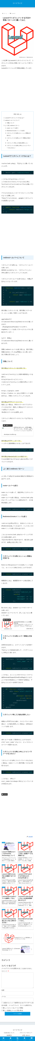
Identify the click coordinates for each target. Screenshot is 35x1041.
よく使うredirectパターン (12, 125)
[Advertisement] (17, 90)
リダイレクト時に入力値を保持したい (17, 143)
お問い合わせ (26, 1035)
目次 (15, 114)
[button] (31, 540)
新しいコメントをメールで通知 (13, 1008)
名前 (2, 990)
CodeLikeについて (9, 1032)
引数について (10, 123)
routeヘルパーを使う (12, 128)
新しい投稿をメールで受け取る (13, 1010)
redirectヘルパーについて (12, 120)
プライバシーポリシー (26, 1032)
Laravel (5, 794)
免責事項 (9, 1035)
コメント (5, 971)
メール (3, 996)
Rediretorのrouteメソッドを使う (16, 130)
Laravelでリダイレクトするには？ (14, 117)
